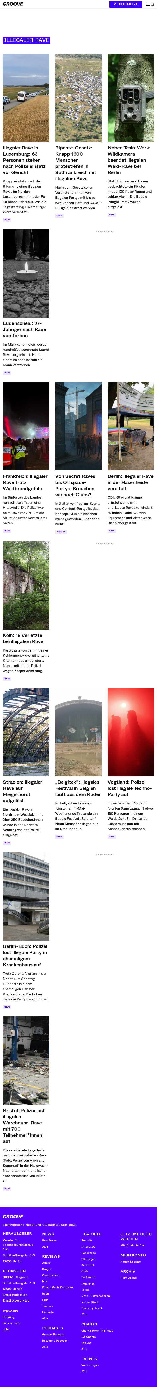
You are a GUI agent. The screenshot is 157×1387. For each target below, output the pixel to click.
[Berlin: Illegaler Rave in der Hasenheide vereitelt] (131, 426)
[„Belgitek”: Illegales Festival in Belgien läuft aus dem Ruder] (78, 732)
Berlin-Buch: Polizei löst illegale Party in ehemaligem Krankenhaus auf (25, 955)
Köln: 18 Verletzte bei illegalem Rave (23, 638)
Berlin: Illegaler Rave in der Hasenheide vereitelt (131, 482)
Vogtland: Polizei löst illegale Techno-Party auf (130, 788)
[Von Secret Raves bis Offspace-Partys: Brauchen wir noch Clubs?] (78, 426)
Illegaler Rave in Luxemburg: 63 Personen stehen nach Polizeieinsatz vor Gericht (24, 160)
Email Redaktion (15, 1295)
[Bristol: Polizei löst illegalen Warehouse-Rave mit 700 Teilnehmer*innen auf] (26, 1060)
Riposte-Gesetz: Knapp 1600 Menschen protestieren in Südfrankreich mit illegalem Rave (75, 163)
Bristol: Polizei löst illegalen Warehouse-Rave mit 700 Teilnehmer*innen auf (24, 1126)
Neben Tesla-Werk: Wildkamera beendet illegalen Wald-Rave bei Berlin (129, 160)
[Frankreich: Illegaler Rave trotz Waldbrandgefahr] (26, 426)
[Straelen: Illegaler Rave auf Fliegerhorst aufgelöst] (26, 732)
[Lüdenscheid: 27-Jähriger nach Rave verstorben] (26, 273)
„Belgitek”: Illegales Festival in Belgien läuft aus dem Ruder (78, 788)
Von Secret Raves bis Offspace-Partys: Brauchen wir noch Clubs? (75, 485)
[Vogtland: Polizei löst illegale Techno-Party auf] (131, 732)
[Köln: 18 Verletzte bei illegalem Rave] (26, 585)
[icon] (150, 4)
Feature (61, 531)
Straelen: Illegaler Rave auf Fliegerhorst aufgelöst (22, 791)
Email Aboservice (16, 1301)
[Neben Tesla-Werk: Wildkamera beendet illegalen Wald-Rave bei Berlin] (131, 98)
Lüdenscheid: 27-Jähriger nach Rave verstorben (24, 329)
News (7, 219)
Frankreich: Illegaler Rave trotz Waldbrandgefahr (25, 482)
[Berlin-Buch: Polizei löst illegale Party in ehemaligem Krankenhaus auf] (26, 896)
